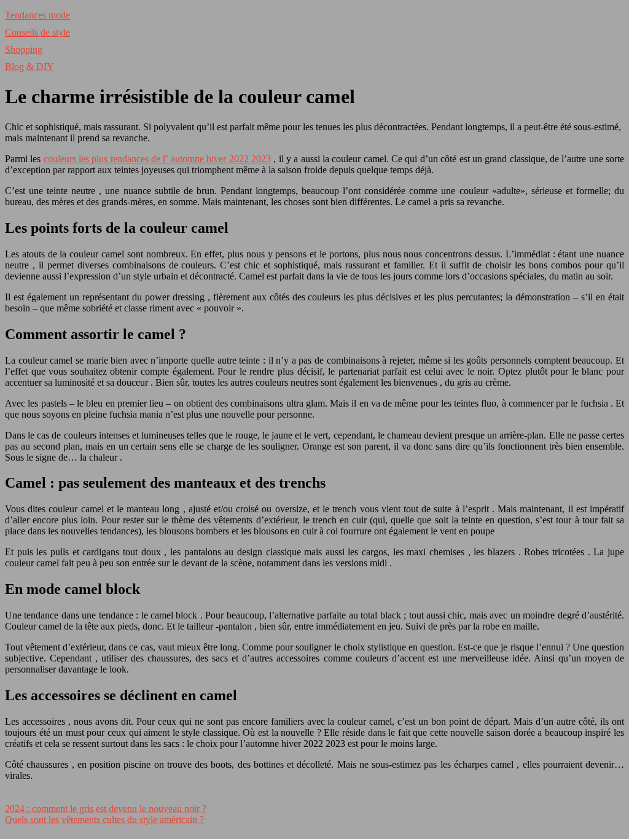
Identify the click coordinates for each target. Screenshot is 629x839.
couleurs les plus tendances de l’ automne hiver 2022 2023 (157, 159)
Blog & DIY (29, 66)
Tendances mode (37, 15)
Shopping (23, 49)
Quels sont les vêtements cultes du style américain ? (104, 819)
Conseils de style (37, 32)
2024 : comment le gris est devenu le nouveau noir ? (105, 808)
